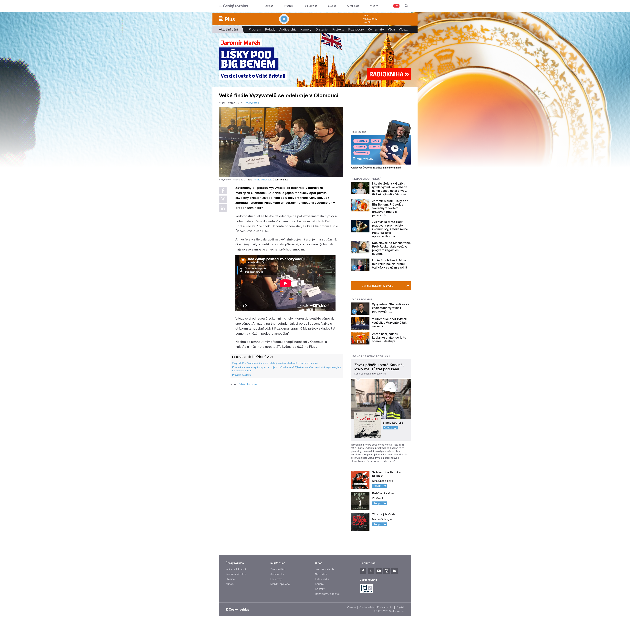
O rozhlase (353, 6)
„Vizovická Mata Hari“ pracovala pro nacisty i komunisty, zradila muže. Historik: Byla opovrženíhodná (390, 229)
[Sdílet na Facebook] (223, 190)
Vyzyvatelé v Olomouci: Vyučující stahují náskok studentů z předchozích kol (275, 363)
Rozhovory (356, 29)
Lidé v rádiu (322, 579)
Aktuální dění (228, 29)
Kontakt (320, 589)
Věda (391, 29)
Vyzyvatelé (253, 102)
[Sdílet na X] (223, 199)
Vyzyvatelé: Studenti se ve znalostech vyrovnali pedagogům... (390, 307)
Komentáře (376, 29)
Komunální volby (236, 574)
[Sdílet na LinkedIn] (223, 208)
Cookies (351, 607)
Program (288, 6)
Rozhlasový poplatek (327, 593)
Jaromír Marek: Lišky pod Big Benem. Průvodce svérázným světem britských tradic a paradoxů (390, 208)
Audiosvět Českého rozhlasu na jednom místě (376, 167)
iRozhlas (268, 6)
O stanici (321, 29)
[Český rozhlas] (233, 6)
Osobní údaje (366, 607)
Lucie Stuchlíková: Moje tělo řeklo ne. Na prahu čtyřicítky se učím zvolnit (389, 264)
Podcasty (276, 579)
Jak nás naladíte (325, 569)
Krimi (374, 141)
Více (403, 29)
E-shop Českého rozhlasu (371, 356)
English (400, 607)
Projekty (338, 29)
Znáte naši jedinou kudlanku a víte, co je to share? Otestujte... (389, 337)
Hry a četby (360, 141)
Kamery (367, 22)
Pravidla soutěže (241, 375)
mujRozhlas (310, 6)
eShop (229, 584)
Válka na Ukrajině (236, 569)
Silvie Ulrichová (262, 179)
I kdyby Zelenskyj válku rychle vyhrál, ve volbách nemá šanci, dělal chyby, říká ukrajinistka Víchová (389, 189)
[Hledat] (406, 6)
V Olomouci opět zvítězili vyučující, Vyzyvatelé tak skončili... (389, 322)
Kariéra (319, 584)
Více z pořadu (362, 299)
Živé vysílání (360, 153)
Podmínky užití (385, 607)
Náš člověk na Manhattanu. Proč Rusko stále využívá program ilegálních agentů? (391, 248)
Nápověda (321, 574)
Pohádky (359, 147)
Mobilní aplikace (280, 584)
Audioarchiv (370, 19)
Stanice (332, 6)
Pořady (270, 29)
